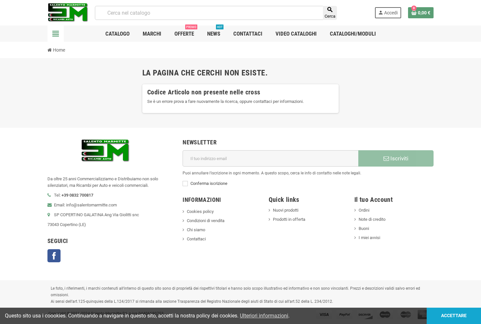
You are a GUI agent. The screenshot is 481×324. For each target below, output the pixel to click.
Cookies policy (200, 211)
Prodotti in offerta (289, 219)
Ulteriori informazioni (264, 316)
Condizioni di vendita (205, 220)
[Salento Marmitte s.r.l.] (67, 12)
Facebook (54, 255)
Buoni (364, 228)
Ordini (364, 210)
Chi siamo (196, 229)
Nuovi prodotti (285, 210)
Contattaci (196, 238)
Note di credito (372, 219)
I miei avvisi (369, 237)
